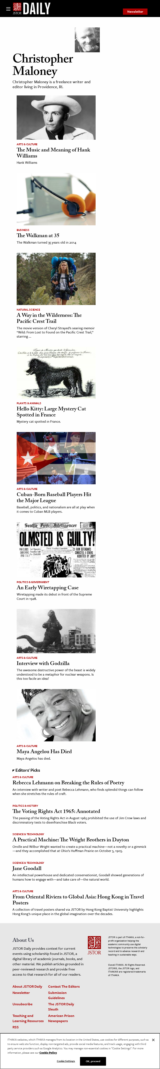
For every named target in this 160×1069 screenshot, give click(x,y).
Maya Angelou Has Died (44, 752)
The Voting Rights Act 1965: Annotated (56, 812)
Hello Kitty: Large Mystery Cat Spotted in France (51, 412)
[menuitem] (135, 12)
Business (23, 230)
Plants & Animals (29, 403)
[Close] (153, 1040)
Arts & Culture (27, 144)
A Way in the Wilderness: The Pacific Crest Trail (49, 319)
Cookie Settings (66, 1061)
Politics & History (25, 806)
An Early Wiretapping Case (48, 588)
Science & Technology (28, 834)
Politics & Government (33, 582)
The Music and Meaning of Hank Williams (53, 153)
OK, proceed (93, 1061)
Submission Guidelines (57, 995)
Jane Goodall (26, 869)
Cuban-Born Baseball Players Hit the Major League (54, 498)
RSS (15, 1027)
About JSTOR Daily (27, 986)
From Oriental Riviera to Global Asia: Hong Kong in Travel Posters (78, 900)
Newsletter (135, 11)
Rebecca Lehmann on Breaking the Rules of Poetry (68, 783)
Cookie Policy (48, 1053)
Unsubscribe (22, 1004)
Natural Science (28, 310)
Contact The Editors (64, 986)
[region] (80, 1051)
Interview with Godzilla (43, 664)
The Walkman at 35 (38, 236)
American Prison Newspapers (61, 1018)
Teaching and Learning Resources (28, 1018)
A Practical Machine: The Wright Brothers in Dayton (70, 840)
